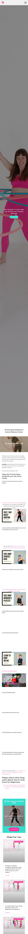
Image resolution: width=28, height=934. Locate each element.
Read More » (7, 875)
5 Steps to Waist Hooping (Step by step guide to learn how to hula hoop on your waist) (13, 869)
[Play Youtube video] (14, 680)
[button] (25, 2)
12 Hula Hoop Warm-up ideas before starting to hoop (15, 787)
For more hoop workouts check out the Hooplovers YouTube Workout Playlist (14, 590)
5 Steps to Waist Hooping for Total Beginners (15, 785)
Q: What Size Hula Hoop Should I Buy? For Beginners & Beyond (13, 907)
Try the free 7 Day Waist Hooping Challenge (11, 503)
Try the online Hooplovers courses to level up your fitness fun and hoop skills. (14, 547)
